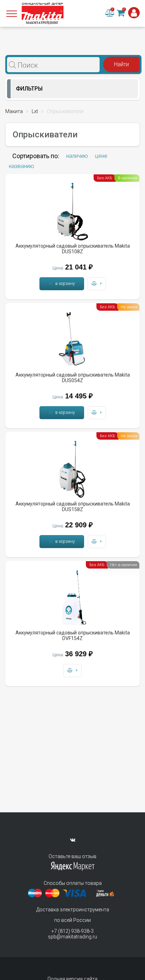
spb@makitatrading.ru (72, 936)
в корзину (64, 283)
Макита (14, 111)
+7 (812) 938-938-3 (72, 931)
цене (101, 156)
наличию (77, 156)
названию (21, 166)
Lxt (35, 111)
